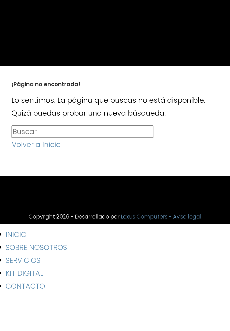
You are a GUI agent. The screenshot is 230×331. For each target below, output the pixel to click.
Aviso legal (187, 216)
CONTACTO (25, 286)
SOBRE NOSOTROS (36, 247)
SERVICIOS (23, 260)
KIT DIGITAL (24, 273)
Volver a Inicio (36, 144)
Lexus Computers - (147, 216)
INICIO (16, 234)
